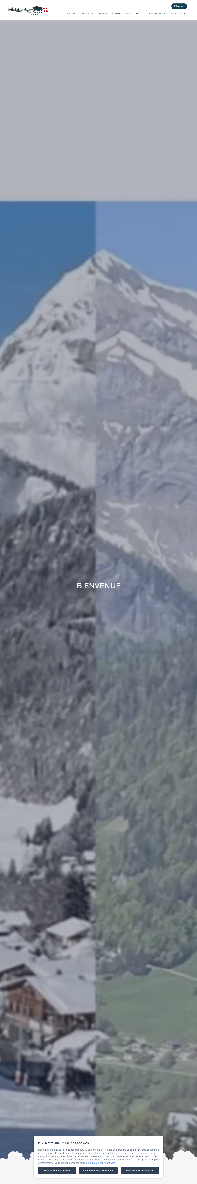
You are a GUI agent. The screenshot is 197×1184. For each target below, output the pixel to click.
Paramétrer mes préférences (98, 1170)
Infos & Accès (178, 13)
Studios (103, 13)
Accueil (71, 13)
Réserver (179, 6)
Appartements (121, 13)
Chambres (86, 13)
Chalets (140, 13)
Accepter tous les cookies (139, 1170)
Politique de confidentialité (100, 1162)
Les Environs (157, 13)
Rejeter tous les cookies (57, 1170)
